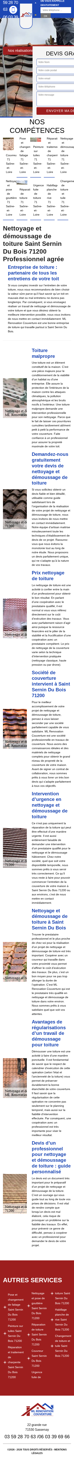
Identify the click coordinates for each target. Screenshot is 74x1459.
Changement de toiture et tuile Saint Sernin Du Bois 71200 (63, 1345)
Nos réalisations (20, 51)
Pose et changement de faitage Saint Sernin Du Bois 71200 (15, 1307)
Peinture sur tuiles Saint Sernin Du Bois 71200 (15, 1333)
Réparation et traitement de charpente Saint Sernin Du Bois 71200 (16, 1362)
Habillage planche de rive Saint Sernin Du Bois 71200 (62, 1319)
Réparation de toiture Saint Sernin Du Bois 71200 (39, 1334)
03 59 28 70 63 (20, 1436)
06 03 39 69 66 (10, 20)
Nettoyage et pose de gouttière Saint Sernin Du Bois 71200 (39, 1306)
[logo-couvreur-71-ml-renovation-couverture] (26, 16)
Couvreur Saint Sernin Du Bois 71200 (39, 1358)
